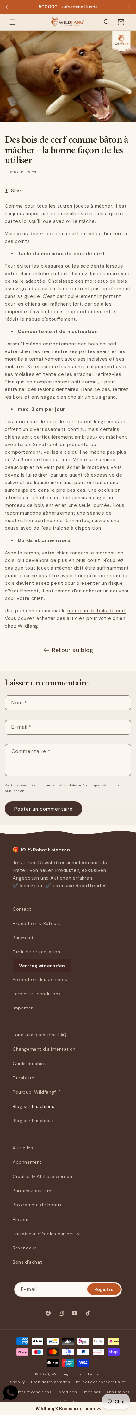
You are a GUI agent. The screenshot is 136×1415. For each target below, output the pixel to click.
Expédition (67, 1392)
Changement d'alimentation (44, 1049)
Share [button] (17, 190)
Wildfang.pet (63, 1374)
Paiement (23, 937)
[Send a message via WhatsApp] (10, 1392)
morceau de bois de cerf (96, 611)
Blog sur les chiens (33, 1106)
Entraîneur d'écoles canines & (46, 1233)
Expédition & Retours (37, 923)
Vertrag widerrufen (42, 966)
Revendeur (24, 1248)
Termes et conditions (37, 993)
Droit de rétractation (36, 952)
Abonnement (27, 1162)
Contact (22, 909)
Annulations (118, 1392)
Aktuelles (23, 1148)
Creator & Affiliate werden (42, 1176)
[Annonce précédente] (7, 7)
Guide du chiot (29, 1063)
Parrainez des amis (34, 1190)
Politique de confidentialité (101, 1382)
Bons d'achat (27, 1262)
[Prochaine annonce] (129, 7)
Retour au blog (72, 650)
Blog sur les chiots (33, 1120)
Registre (104, 1289)
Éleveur (21, 1219)
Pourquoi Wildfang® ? (37, 1092)
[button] (68, 1408)
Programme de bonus (37, 1205)
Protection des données (40, 979)
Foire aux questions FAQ (40, 1035)
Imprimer (23, 1008)
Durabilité (23, 1078)
